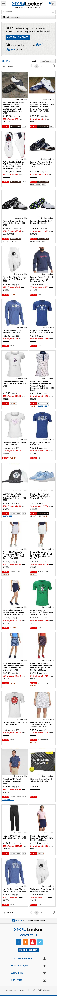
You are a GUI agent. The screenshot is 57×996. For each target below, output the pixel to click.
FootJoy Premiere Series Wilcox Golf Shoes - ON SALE (41, 164)
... (46, 66)
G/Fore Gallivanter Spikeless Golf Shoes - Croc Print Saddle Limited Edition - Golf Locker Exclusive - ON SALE (42, 107)
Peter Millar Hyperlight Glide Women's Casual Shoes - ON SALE (40, 496)
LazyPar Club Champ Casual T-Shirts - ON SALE (41, 332)
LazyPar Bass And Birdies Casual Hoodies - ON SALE (14, 890)
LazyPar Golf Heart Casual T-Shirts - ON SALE (14, 444)
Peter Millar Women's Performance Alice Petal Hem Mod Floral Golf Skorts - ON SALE (13, 667)
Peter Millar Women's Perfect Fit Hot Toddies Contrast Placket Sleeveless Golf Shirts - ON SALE (42, 386)
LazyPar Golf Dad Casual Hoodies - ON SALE (13, 332)
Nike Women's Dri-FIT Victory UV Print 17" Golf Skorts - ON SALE (41, 725)
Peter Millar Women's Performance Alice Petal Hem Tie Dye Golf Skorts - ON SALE (41, 555)
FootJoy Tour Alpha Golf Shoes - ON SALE (41, 222)
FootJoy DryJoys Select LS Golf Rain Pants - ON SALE (14, 837)
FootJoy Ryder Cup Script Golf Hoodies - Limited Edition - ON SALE (41, 279)
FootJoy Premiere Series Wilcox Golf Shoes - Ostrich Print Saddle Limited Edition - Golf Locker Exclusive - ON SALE (13, 108)
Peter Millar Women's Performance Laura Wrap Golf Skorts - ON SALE (14, 612)
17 (50, 66)
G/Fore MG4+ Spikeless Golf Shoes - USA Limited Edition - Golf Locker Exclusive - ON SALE (14, 165)
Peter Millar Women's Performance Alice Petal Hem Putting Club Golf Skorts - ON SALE (41, 667)
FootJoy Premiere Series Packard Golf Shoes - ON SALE (14, 223)
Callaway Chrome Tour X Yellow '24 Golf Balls (41, 780)
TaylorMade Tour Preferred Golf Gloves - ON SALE (42, 890)
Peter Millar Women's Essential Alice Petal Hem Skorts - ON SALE (41, 838)
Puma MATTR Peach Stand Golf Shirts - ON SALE (13, 781)
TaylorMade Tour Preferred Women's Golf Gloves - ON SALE (15, 279)
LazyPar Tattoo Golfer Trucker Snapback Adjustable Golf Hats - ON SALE (14, 497)
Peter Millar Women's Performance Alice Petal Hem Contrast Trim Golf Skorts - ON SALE (13, 555)
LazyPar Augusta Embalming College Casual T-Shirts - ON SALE (41, 612)
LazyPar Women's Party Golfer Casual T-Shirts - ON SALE (15, 384)
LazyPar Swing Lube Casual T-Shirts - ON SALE (15, 724)
